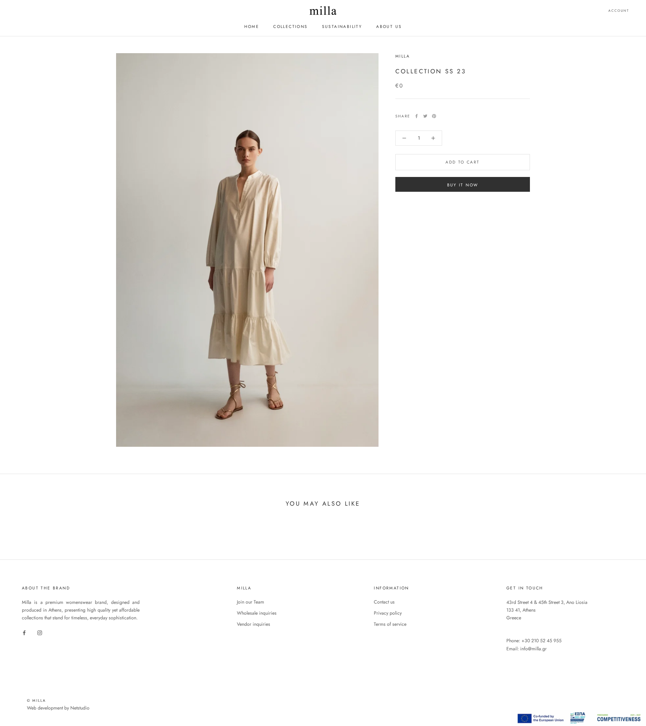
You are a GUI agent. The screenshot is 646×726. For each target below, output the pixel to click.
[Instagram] (39, 632)
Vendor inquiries (253, 624)
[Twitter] (425, 116)
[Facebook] (417, 116)
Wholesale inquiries (257, 613)
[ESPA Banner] (578, 714)
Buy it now (462, 185)
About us (389, 27)
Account (618, 10)
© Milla (36, 700)
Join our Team (250, 601)
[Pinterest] (434, 116)
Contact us (384, 601)
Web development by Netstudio (58, 707)
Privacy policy (388, 613)
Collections (290, 27)
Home (251, 27)
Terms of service (390, 624)
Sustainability (342, 27)
